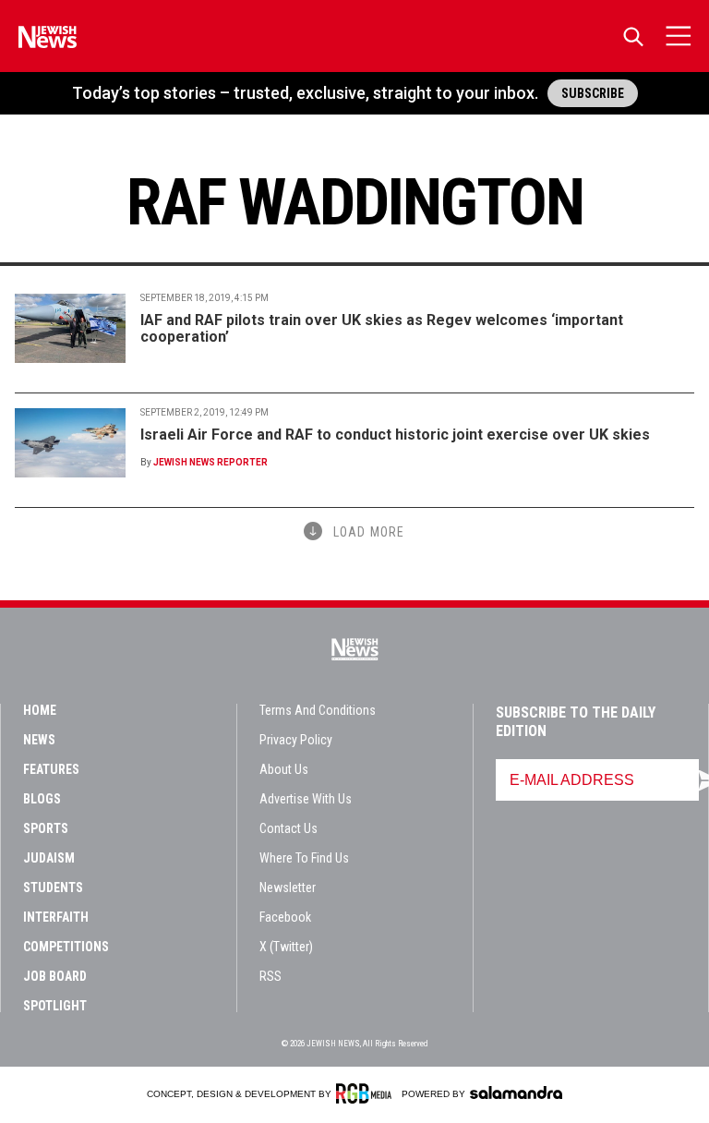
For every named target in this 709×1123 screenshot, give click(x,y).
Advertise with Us (305, 798)
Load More (368, 532)
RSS (270, 976)
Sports (45, 828)
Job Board (55, 976)
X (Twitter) (286, 946)
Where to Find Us (304, 858)
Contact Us (288, 828)
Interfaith (56, 917)
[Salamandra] (516, 1092)
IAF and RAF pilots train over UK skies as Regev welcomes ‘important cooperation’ (381, 328)
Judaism (49, 858)
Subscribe (592, 93)
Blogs (42, 798)
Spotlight (55, 1005)
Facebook (285, 917)
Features (51, 769)
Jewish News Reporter (210, 462)
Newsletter (287, 887)
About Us (283, 769)
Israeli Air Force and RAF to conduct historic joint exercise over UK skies (395, 434)
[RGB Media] (367, 1093)
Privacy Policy (295, 739)
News (39, 739)
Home (39, 710)
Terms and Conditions (317, 710)
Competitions (66, 946)
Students (53, 887)
